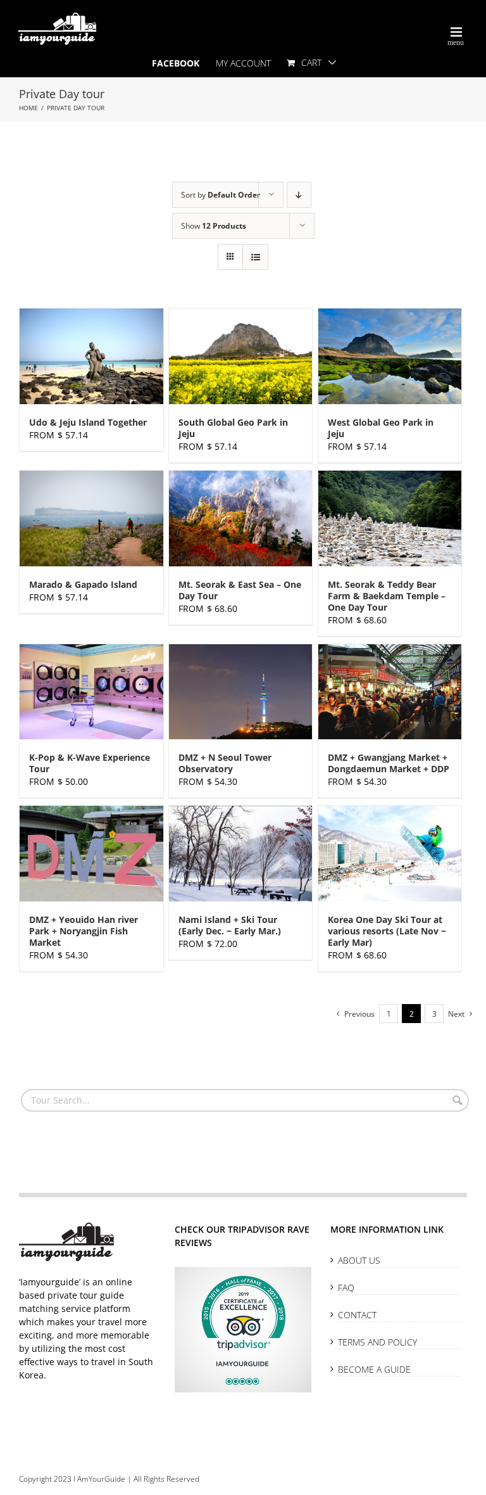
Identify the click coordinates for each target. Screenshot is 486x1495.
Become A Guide (374, 1369)
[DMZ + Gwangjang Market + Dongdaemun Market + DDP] (390, 692)
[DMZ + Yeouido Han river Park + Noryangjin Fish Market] (91, 853)
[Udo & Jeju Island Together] (91, 356)
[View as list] (255, 257)
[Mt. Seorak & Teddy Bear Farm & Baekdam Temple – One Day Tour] (390, 518)
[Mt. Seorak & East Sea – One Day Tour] (241, 518)
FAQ (346, 1288)
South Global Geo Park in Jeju (233, 428)
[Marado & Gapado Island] (91, 518)
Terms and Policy (377, 1342)
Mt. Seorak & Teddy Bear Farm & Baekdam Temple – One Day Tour (387, 595)
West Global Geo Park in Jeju (380, 428)
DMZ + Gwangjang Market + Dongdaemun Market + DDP (388, 763)
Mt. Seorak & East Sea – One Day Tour (239, 590)
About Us (359, 1260)
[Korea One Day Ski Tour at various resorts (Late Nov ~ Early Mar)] (390, 853)
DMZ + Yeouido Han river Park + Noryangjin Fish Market (83, 930)
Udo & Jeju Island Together (88, 422)
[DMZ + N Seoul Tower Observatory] (241, 692)
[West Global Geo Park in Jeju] (390, 356)
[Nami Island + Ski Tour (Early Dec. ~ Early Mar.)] (241, 853)
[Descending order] (299, 195)
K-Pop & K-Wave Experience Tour (89, 763)
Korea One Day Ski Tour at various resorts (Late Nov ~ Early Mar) (387, 930)
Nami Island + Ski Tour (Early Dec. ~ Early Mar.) (229, 925)
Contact (357, 1315)
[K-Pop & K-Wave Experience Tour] (91, 692)
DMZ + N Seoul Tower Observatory (224, 763)
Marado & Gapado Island (83, 584)
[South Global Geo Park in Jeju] (241, 356)
